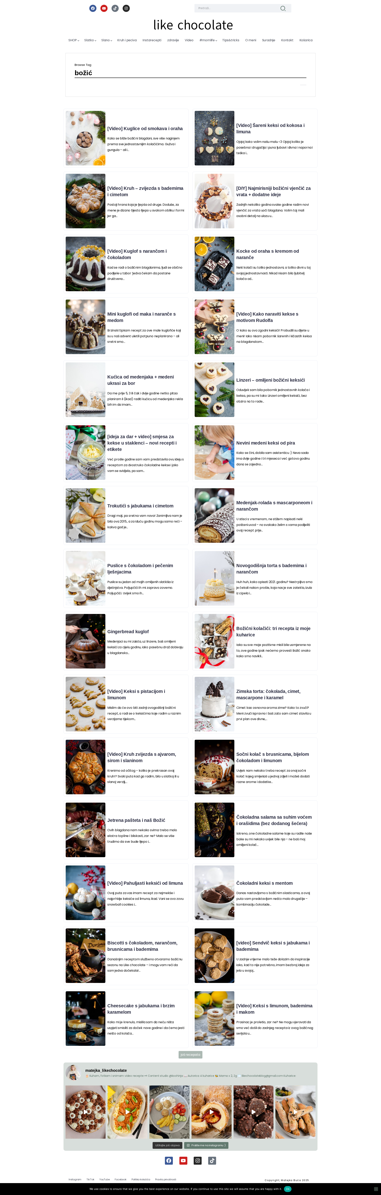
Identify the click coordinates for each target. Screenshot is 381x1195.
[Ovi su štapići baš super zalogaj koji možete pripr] (295, 1112)
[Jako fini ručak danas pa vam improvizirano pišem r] (169, 1112)
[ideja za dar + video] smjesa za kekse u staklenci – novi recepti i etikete (142, 443)
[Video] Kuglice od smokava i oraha (145, 128)
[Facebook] (92, 8)
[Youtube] (104, 8)
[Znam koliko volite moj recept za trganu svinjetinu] (128, 1112)
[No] (376, 1189)
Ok (288, 1188)
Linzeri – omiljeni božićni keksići (270, 380)
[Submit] (283, 8)
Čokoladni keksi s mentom (264, 883)
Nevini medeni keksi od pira (265, 443)
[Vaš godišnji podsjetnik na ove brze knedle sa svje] (211, 1112)
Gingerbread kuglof (128, 631)
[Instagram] (126, 8)
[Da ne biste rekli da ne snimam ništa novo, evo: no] (85, 1112)
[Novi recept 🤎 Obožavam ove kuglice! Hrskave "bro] (254, 1112)
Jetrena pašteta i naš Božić (136, 820)
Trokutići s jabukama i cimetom (140, 505)
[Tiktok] (115, 8)
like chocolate (193, 25)
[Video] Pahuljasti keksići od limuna (145, 883)
